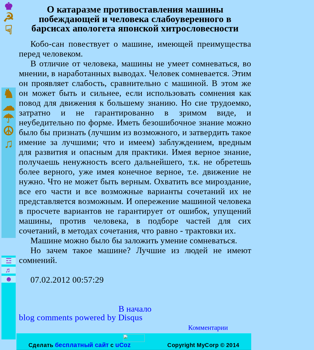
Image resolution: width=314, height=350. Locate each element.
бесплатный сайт (82, 344)
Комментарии (208, 327)
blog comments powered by (81, 317)
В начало (135, 309)
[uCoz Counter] (134, 340)
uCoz (123, 344)
